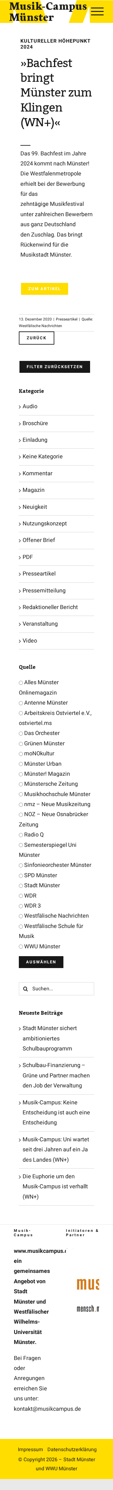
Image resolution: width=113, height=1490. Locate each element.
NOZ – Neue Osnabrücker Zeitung (53, 819)
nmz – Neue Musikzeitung (56, 804)
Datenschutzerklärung (72, 1449)
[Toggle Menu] (97, 11)
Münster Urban (42, 764)
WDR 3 (32, 906)
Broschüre (35, 423)
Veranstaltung (40, 624)
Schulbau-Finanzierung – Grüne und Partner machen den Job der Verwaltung (56, 1075)
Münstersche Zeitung (50, 784)
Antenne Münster (45, 703)
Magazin (34, 490)
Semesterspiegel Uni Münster (48, 850)
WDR (29, 896)
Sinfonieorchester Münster (57, 865)
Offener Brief (39, 540)
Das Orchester (41, 733)
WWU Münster (41, 946)
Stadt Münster (41, 885)
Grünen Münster (44, 743)
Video (30, 641)
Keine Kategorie (43, 456)
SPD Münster (40, 875)
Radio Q (33, 835)
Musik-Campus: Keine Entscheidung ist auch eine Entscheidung (56, 1112)
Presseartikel (67, 319)
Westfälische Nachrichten (56, 916)
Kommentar (37, 473)
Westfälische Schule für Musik (51, 931)
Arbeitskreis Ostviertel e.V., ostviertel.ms (55, 718)
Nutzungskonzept (45, 523)
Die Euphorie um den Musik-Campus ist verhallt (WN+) (55, 1186)
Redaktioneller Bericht (50, 607)
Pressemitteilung (44, 590)
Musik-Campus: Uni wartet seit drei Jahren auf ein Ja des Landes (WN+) (56, 1149)
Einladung (35, 440)
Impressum (30, 1449)
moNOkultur (38, 753)
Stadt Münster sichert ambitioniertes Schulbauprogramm (50, 1038)
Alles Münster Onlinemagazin (39, 687)
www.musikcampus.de (42, 1251)
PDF (28, 557)
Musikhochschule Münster (56, 794)
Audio (30, 406)
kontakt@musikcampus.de (47, 1409)
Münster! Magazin (46, 774)
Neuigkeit (35, 507)
